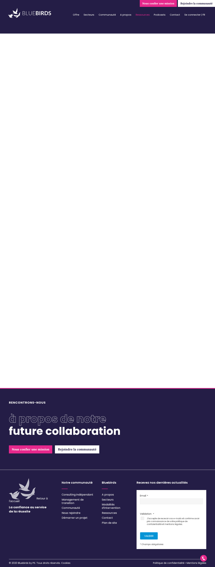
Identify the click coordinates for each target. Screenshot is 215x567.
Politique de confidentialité (168, 563)
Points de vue (27, 275)
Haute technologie (29, 175)
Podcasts (159, 14)
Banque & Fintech (29, 160)
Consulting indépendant (77, 495)
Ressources (143, 14)
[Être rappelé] (203, 558)
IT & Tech (23, 190)
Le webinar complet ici (176, 253)
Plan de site (109, 523)
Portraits (24, 280)
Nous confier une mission (158, 3)
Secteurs (89, 14)
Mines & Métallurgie (30, 200)
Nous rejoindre (71, 513)
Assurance (24, 150)
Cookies (65, 563)
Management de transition (73, 501)
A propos (125, 14)
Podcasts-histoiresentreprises (38, 270)
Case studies (26, 260)
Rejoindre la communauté (196, 3)
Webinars (24, 285)
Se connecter (192, 14)
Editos (22, 265)
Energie (22, 165)
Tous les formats (26, 250)
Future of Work (27, 170)
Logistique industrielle (31, 195)
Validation (23, 385)
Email (20, 367)
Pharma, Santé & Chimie (33, 205)
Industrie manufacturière (34, 185)
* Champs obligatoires (151, 544)
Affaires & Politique (30, 145)
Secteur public (27, 220)
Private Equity (26, 210)
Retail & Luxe (26, 215)
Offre (76, 14)
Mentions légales (196, 563)
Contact (175, 14)
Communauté (107, 14)
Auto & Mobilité (27, 155)
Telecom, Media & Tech (33, 225)
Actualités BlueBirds (31, 255)
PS (34, 563)
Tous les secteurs (27, 140)
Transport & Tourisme (32, 230)
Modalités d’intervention (111, 506)
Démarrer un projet (75, 518)
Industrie (23, 180)
